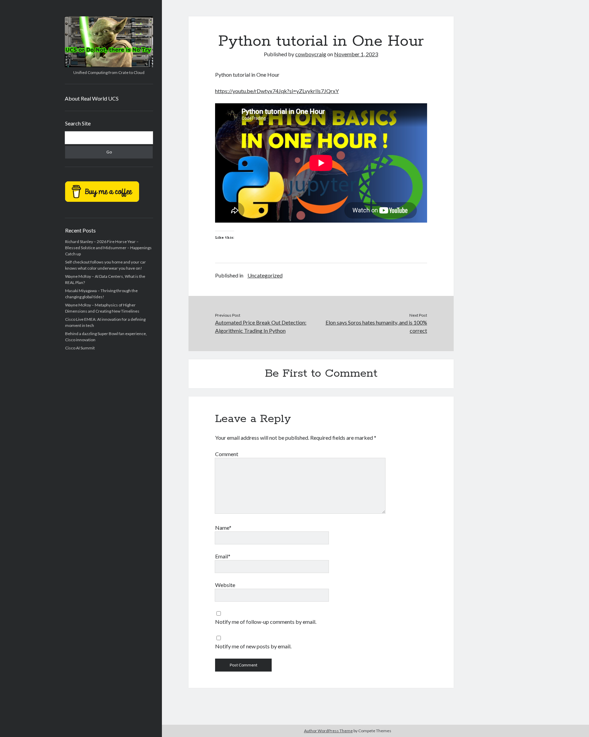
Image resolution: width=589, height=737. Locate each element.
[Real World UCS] (109, 64)
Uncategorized (265, 275)
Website (225, 585)
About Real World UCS (92, 98)
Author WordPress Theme (328, 730)
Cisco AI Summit (80, 347)
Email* (222, 556)
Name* (223, 527)
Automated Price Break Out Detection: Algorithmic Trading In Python (260, 326)
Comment (226, 454)
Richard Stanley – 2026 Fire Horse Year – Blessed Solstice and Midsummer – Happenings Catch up (108, 247)
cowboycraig (310, 54)
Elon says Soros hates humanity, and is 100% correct (376, 326)
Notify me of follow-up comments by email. (265, 621)
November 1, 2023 (356, 54)
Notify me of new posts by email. (253, 646)
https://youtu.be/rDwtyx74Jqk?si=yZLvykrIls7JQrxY (277, 91)
